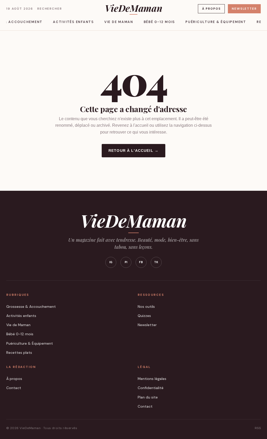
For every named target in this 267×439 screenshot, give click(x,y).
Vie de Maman (118, 22)
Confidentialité (150, 387)
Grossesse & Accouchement (31, 306)
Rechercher (49, 9)
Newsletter (244, 9)
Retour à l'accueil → (133, 150)
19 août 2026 (19, 9)
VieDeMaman (133, 8)
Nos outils (146, 306)
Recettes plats (19, 352)
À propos (211, 9)
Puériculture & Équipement (215, 22)
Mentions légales (152, 378)
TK (156, 262)
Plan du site (148, 397)
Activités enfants (73, 22)
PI (126, 262)
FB (141, 262)
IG (111, 262)
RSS (258, 428)
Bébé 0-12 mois (159, 22)
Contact (13, 387)
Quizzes (144, 315)
